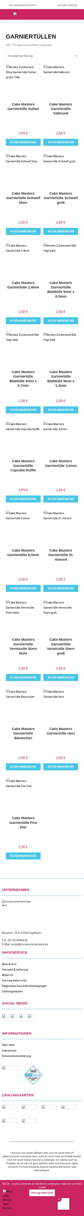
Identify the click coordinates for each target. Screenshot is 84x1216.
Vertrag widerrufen (14, 980)
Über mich (8, 1044)
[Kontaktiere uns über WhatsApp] (8, 1208)
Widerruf (7, 975)
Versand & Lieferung (15, 969)
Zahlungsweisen (12, 991)
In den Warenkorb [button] (23, 142)
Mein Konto (9, 964)
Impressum (9, 1050)
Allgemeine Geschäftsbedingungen (24, 986)
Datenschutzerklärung (16, 1056)
